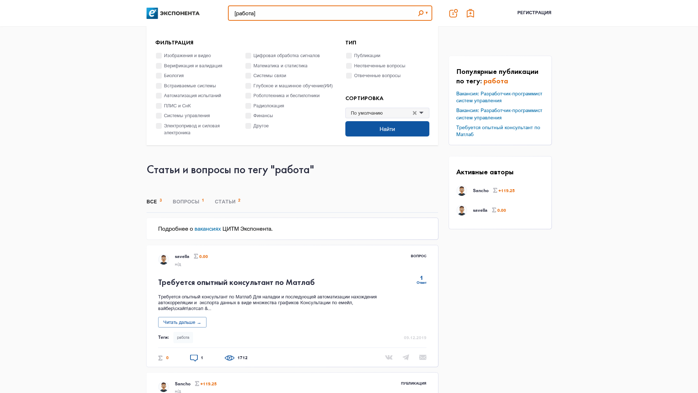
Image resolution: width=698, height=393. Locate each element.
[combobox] (397, 113)
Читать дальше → (182, 322)
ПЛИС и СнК (177, 105)
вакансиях (207, 228)
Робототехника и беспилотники (286, 95)
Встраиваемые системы (190, 85)
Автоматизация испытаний (192, 95)
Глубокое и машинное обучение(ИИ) (293, 85)
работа (183, 337)
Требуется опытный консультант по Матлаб (236, 282)
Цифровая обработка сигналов (286, 55)
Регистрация (534, 12)
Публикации (367, 55)
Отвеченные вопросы (377, 75)
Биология (174, 75)
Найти (387, 128)
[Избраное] (470, 13)
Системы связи (269, 75)
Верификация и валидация (193, 65)
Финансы (263, 115)
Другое (261, 125)
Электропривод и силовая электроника (192, 129)
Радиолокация (268, 105)
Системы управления (187, 115)
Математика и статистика (280, 65)
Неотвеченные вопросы (379, 65)
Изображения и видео (187, 55)
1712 (242, 357)
